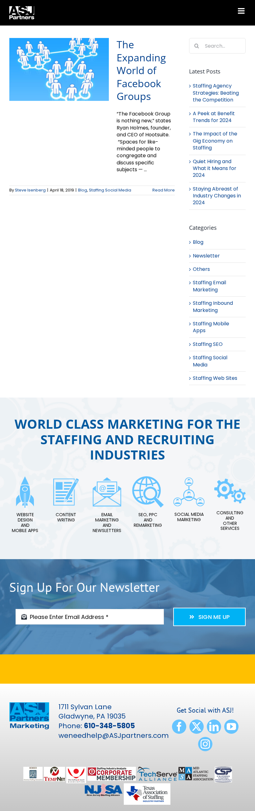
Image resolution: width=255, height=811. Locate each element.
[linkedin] (214, 726)
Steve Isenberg (30, 190)
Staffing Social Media (110, 190)
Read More (163, 190)
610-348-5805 (109, 726)
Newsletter (206, 255)
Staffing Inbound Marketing (213, 307)
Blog (82, 190)
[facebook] (179, 726)
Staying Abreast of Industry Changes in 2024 (217, 195)
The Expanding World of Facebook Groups (141, 70)
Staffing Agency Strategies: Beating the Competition (216, 92)
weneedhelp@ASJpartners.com (113, 735)
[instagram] (205, 744)
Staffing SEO (208, 344)
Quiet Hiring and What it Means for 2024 (214, 168)
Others (201, 269)
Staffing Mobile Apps (211, 327)
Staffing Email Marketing (209, 286)
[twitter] (196, 726)
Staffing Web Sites (215, 378)
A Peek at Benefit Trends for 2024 (214, 117)
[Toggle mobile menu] (242, 11)
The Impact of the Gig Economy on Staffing (215, 140)
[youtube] (231, 726)
